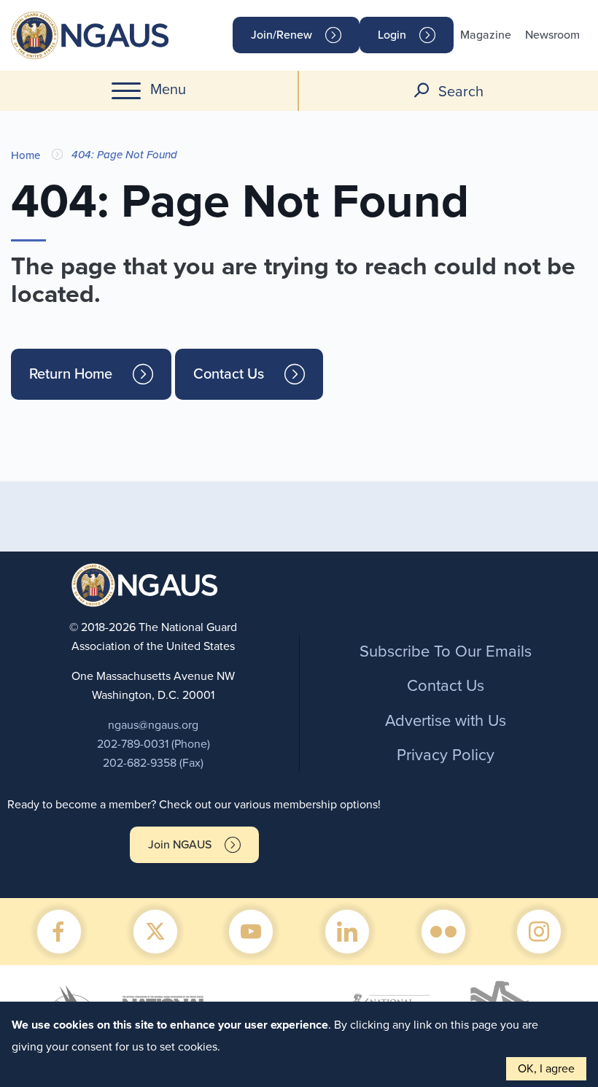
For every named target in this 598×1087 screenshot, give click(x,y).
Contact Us (228, 374)
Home (25, 155)
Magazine (485, 35)
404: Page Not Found (124, 154)
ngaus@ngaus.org (153, 725)
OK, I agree (546, 1068)
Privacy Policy (445, 755)
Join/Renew (281, 35)
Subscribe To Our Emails (446, 651)
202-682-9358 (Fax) (153, 763)
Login (392, 35)
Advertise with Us (445, 720)
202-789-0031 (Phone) (153, 744)
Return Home (70, 374)
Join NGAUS (179, 845)
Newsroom (552, 35)
